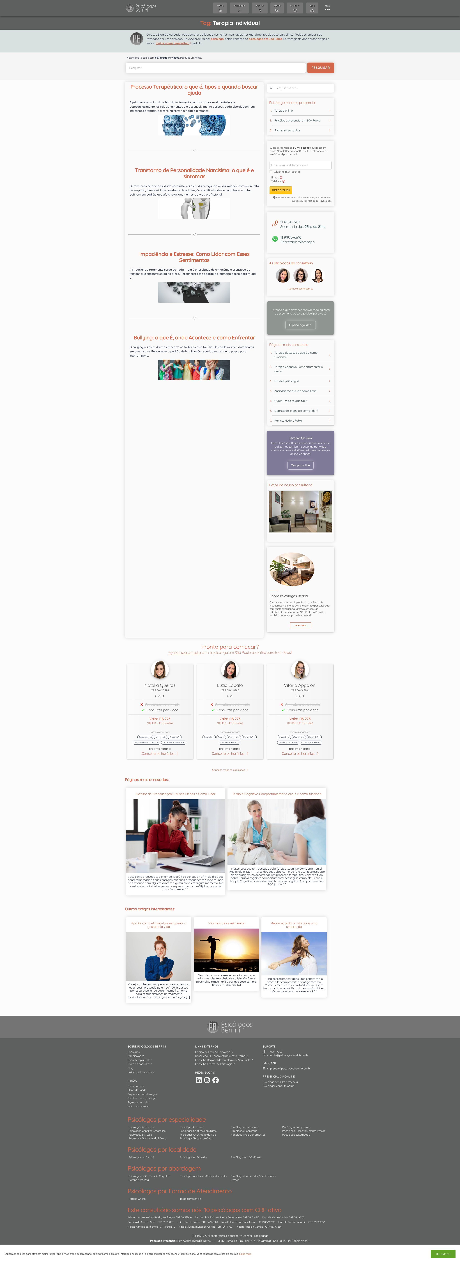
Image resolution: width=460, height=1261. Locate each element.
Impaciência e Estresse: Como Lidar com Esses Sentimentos (194, 257)
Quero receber (281, 190)
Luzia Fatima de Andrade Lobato (239, 1221)
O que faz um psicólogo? (142, 1094)
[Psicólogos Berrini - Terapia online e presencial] (231, 1027)
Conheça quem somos (300, 288)
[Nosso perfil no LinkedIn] (199, 1080)
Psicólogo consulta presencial (280, 1082)
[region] (230, 1253)
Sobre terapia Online (140, 1060)
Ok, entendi (443, 1254)
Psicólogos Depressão (244, 1131)
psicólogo (217, 39)
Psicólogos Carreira (191, 1127)
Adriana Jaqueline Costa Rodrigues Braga (151, 1217)
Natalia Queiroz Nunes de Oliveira (197, 1226)
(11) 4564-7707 (200, 1235)
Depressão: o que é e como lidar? (296, 410)
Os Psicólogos (136, 1056)
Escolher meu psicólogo (142, 1098)
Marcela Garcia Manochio (292, 1221)
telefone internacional (287, 171)
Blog (130, 1068)
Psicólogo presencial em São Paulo (297, 120)
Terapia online (283, 110)
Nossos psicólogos (286, 381)
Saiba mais (245, 1253)
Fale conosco (135, 1086)
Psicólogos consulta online (278, 1086)
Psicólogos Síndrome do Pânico (147, 1138)
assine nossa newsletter (172, 43)
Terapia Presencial (190, 1198)
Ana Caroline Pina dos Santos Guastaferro (218, 1217)
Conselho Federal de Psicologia (214, 1064)
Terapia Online (137, 1198)
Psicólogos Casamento (244, 1127)
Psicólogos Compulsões (296, 1127)
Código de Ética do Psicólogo (213, 1052)
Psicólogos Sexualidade (296, 1134)
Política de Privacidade (319, 200)
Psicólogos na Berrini (141, 1157)
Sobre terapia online (287, 130)
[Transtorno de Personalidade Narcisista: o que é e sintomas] (194, 208)
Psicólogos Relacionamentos (248, 1134)
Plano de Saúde (137, 1090)
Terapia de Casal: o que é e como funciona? (296, 355)
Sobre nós (134, 1052)
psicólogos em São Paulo (265, 39)
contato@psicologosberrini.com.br (231, 1235)
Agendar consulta (138, 1102)
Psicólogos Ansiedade (141, 1127)
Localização (261, 1235)
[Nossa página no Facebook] (215, 1080)
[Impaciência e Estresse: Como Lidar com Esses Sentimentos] (194, 292)
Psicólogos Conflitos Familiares (198, 1131)
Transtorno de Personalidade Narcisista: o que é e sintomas (194, 173)
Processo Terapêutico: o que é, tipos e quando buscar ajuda (194, 89)
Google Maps (300, 1240)
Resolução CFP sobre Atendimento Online (220, 1056)
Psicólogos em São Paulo (246, 1157)
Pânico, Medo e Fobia (288, 420)
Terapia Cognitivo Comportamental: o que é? (298, 369)
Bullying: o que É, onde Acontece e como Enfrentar (194, 337)
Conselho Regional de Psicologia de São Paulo (223, 1060)
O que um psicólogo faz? (290, 401)
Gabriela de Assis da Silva (141, 1221)
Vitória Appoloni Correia (250, 1226)
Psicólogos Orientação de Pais (198, 1134)
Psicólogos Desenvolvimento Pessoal (304, 1131)
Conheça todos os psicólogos (228, 769)
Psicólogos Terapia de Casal (196, 1138)
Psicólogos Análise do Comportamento (203, 1176)
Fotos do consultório (140, 1064)
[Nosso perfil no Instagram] (207, 1080)
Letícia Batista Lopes (188, 1221)
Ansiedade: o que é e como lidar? (295, 391)
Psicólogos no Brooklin (193, 1157)
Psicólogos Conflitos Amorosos (146, 1131)
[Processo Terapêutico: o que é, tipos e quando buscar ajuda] (194, 125)
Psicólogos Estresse (140, 1134)
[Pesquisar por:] (215, 68)
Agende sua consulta (184, 652)
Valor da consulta (138, 1106)
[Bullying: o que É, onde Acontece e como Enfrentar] (194, 370)
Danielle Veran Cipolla (274, 1217)
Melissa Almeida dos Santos (143, 1226)
